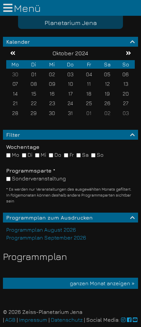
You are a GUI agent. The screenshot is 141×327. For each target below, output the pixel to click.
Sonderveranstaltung (38, 178)
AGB (10, 320)
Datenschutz (67, 320)
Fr (71, 155)
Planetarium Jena (71, 22)
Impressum (33, 320)
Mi (42, 155)
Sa (85, 155)
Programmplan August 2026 (41, 230)
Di (29, 155)
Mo (14, 155)
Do (57, 155)
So (99, 155)
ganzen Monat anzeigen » (102, 283)
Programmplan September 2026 (46, 238)
